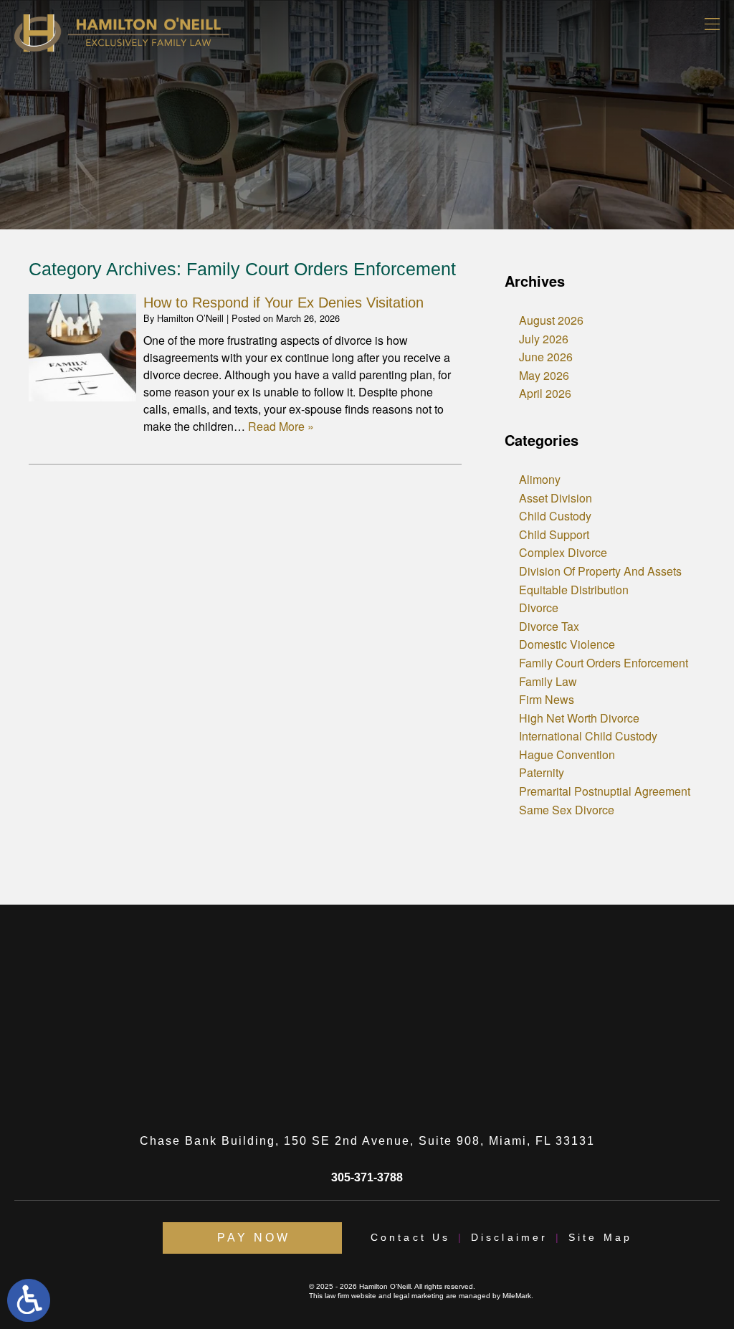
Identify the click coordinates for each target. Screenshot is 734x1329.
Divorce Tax (549, 626)
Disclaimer (509, 1237)
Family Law (548, 681)
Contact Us (411, 1237)
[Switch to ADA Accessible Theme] (28, 1300)
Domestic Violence (567, 644)
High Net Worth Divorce (579, 718)
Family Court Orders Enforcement (603, 662)
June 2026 (546, 356)
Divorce (538, 607)
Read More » (281, 426)
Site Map (600, 1237)
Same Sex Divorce (566, 809)
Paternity (541, 772)
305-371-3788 (367, 1177)
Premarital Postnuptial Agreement (604, 791)
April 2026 (545, 393)
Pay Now (253, 1238)
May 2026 (544, 375)
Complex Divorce (563, 552)
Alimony (540, 479)
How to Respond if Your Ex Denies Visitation (283, 302)
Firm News (546, 699)
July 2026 (543, 338)
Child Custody (555, 516)
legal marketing (419, 1296)
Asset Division (555, 498)
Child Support (554, 534)
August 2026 (551, 320)
